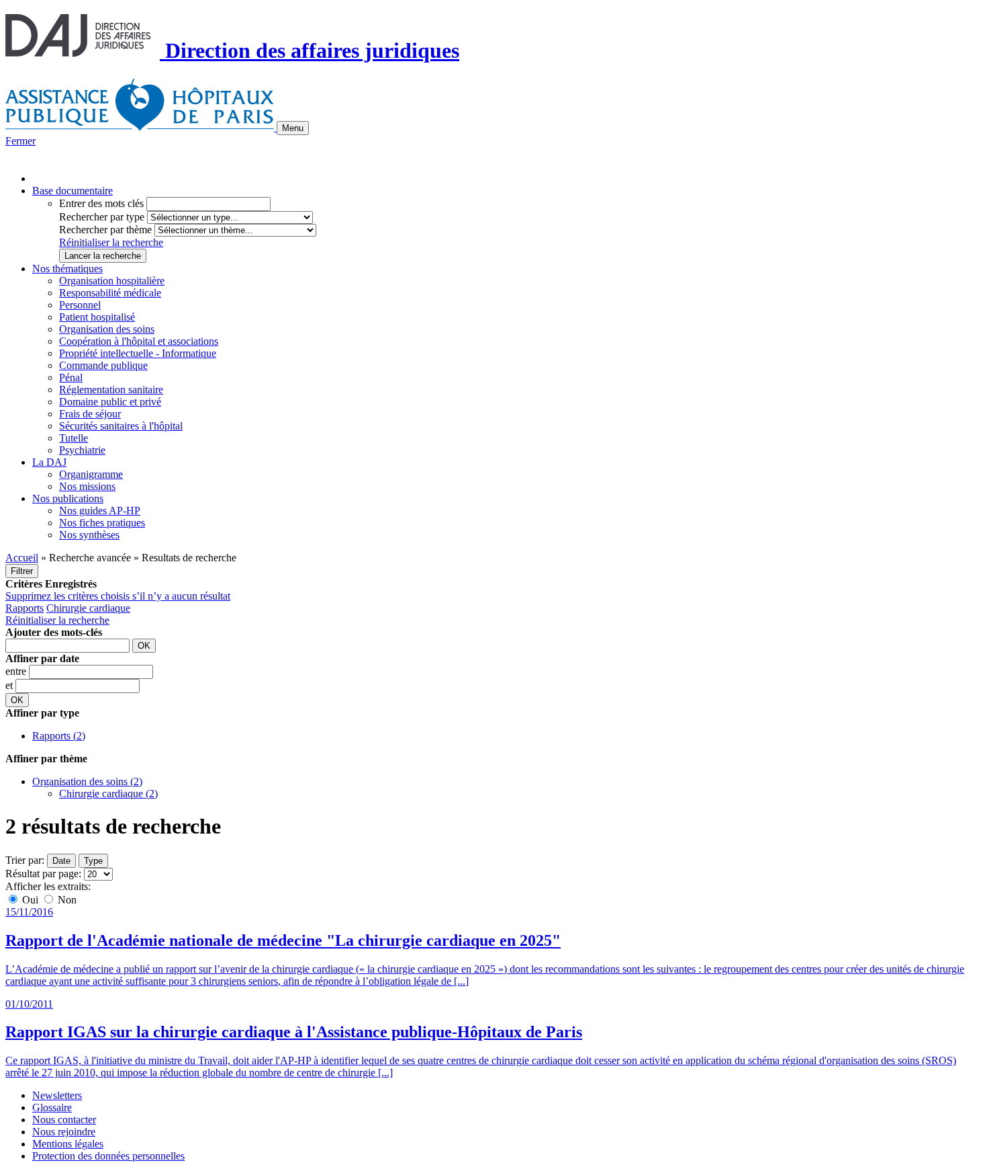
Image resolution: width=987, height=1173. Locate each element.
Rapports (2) (58, 735)
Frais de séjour (90, 413)
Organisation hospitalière (111, 280)
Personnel (80, 305)
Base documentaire (72, 190)
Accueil (21, 557)
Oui (30, 899)
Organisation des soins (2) (87, 781)
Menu (292, 128)
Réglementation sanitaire (111, 389)
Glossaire (52, 1107)
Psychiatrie (82, 450)
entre (17, 671)
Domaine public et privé (110, 401)
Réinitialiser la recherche (111, 242)
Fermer (20, 141)
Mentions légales (67, 1143)
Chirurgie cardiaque (88, 608)
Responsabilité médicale (110, 292)
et (10, 685)
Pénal (71, 377)
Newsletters (57, 1095)
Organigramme (91, 474)
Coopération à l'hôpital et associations (138, 341)
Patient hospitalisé (97, 317)
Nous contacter (64, 1119)
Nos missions (87, 486)
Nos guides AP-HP (99, 510)
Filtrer (22, 571)
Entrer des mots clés (101, 203)
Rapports (24, 608)
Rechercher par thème (105, 229)
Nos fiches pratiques (102, 522)
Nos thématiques (67, 268)
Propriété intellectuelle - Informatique (137, 353)
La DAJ (49, 462)
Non (66, 899)
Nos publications (67, 498)
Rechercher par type (101, 217)
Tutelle (73, 438)
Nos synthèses (89, 534)
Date (61, 861)
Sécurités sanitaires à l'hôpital (121, 426)
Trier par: (24, 860)
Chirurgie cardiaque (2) (108, 793)
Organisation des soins (106, 329)
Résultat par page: (43, 873)
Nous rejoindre (63, 1131)
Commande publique (103, 365)
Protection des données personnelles (108, 1156)
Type (93, 861)
